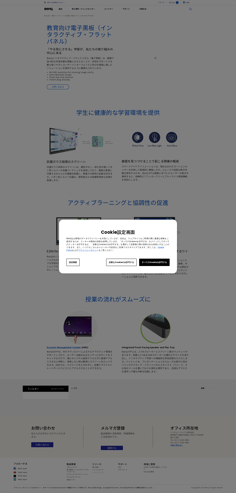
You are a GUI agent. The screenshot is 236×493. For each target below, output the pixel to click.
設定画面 (73, 262)
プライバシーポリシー (88, 250)
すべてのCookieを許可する (154, 262)
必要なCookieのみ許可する (121, 262)
